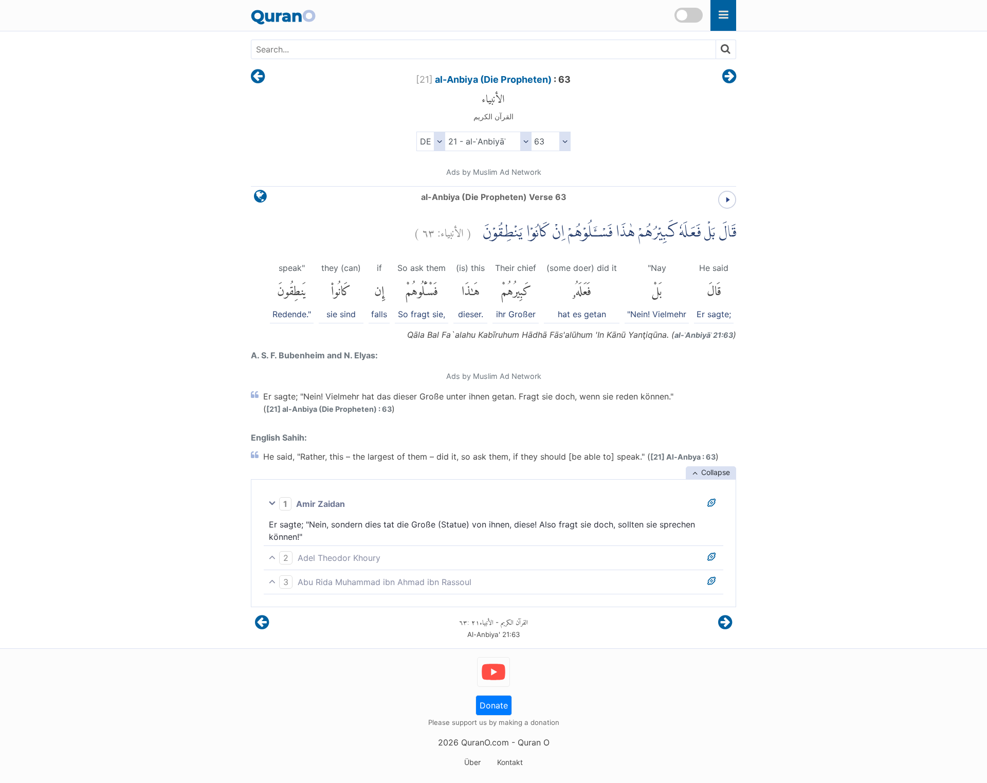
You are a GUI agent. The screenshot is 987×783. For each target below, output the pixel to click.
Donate (494, 705)
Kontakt (510, 762)
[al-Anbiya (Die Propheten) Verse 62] (258, 77)
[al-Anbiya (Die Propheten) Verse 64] (729, 77)
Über (472, 762)
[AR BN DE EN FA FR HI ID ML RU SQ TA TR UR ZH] (430, 141)
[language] (260, 199)
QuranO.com (485, 742)
